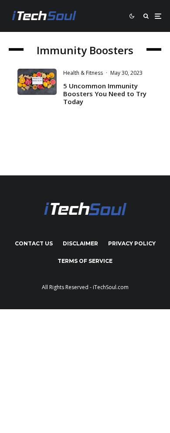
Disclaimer (80, 243)
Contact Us (34, 243)
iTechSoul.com (111, 287)
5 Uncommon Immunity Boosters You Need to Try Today (104, 93)
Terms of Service (85, 261)
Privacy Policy (132, 243)
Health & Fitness (83, 73)
